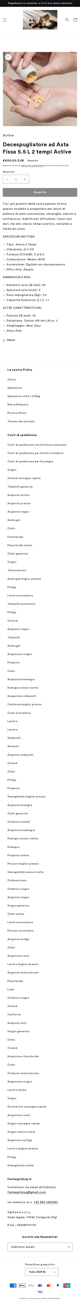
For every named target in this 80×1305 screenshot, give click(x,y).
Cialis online (15, 914)
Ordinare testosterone (23, 1073)
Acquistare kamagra (21, 679)
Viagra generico (18, 905)
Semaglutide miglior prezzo (26, 796)
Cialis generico (17, 553)
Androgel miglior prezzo (24, 579)
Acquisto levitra (18, 495)
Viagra (12, 470)
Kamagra (13, 847)
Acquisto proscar (19, 503)
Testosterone (16, 570)
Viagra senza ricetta (21, 1132)
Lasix (10, 989)
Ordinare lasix (17, 880)
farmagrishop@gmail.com (26, 1192)
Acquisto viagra (18, 512)
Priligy (11, 587)
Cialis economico (19, 713)
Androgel (13, 520)
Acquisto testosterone (23, 972)
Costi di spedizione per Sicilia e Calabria (35, 453)
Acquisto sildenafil (20, 755)
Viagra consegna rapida (23, 1123)
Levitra (12, 721)
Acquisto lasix (16, 1023)
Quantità (8, 172)
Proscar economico (20, 930)
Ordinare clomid (18, 822)
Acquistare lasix (18, 956)
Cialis (11, 528)
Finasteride (15, 537)
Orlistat (12, 621)
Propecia (13, 662)
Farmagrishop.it (34, 1298)
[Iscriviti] (68, 1247)
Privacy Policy (16, 413)
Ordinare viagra (18, 889)
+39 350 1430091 (45, 1202)
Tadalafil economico (21, 604)
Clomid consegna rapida (24, 478)
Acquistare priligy (19, 1140)
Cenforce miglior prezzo (24, 704)
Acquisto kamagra (19, 805)
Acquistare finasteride (23, 1056)
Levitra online (16, 1090)
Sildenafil (14, 738)
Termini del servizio (21, 421)
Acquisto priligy (18, 939)
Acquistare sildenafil (21, 696)
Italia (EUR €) (37, 1272)
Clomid (12, 763)
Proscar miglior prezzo (23, 864)
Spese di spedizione (32, 166)
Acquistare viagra (19, 654)
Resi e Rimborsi (17, 404)
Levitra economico (20, 595)
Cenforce (14, 1014)
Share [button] (11, 340)
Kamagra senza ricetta (23, 688)
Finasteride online (19, 545)
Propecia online (18, 855)
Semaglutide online (20, 1165)
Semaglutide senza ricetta (25, 872)
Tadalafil (13, 637)
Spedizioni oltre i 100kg (23, 396)
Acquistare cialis (18, 1115)
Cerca (11, 379)
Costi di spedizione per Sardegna (30, 461)
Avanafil (13, 746)
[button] (5, 20)
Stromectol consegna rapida (27, 1106)
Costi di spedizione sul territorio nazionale (36, 445)
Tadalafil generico (20, 487)
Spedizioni (14, 388)
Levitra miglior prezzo (22, 964)
